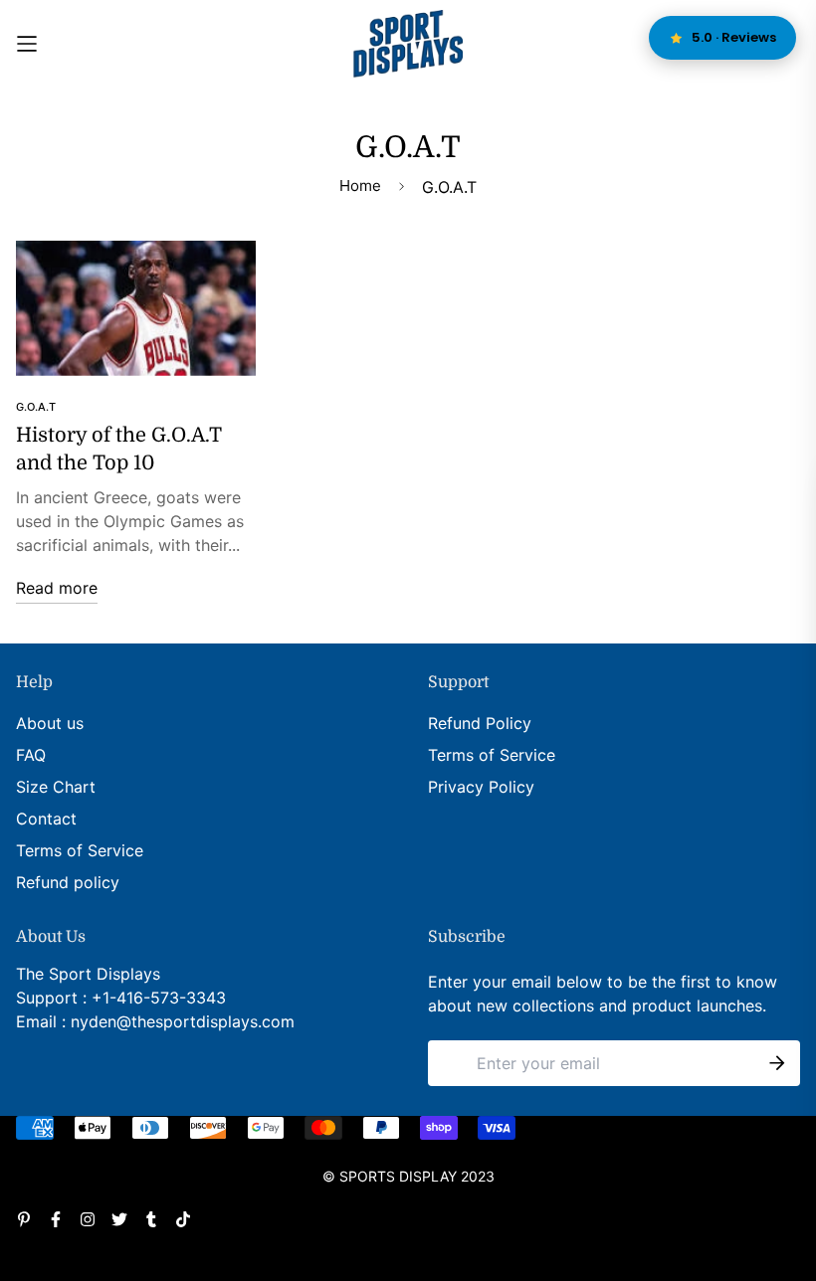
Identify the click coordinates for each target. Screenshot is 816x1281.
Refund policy (67, 882)
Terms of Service (79, 850)
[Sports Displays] (408, 44)
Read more (57, 588)
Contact (46, 818)
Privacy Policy (481, 787)
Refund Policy (479, 723)
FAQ (31, 755)
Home (360, 185)
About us (50, 723)
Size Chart (56, 787)
